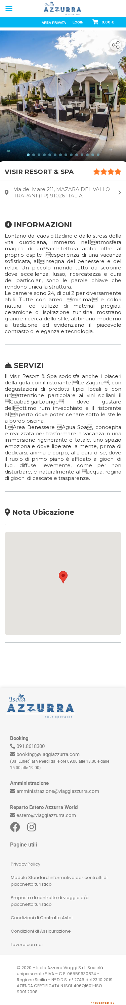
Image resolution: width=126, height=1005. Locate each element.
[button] (63, 577)
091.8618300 (30, 746)
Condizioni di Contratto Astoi (42, 918)
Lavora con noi (27, 944)
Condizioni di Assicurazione (41, 931)
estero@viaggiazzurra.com (46, 815)
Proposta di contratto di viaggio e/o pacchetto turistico (50, 900)
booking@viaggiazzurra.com (48, 754)
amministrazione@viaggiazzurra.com (57, 791)
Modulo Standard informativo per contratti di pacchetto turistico (59, 880)
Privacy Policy (25, 864)
